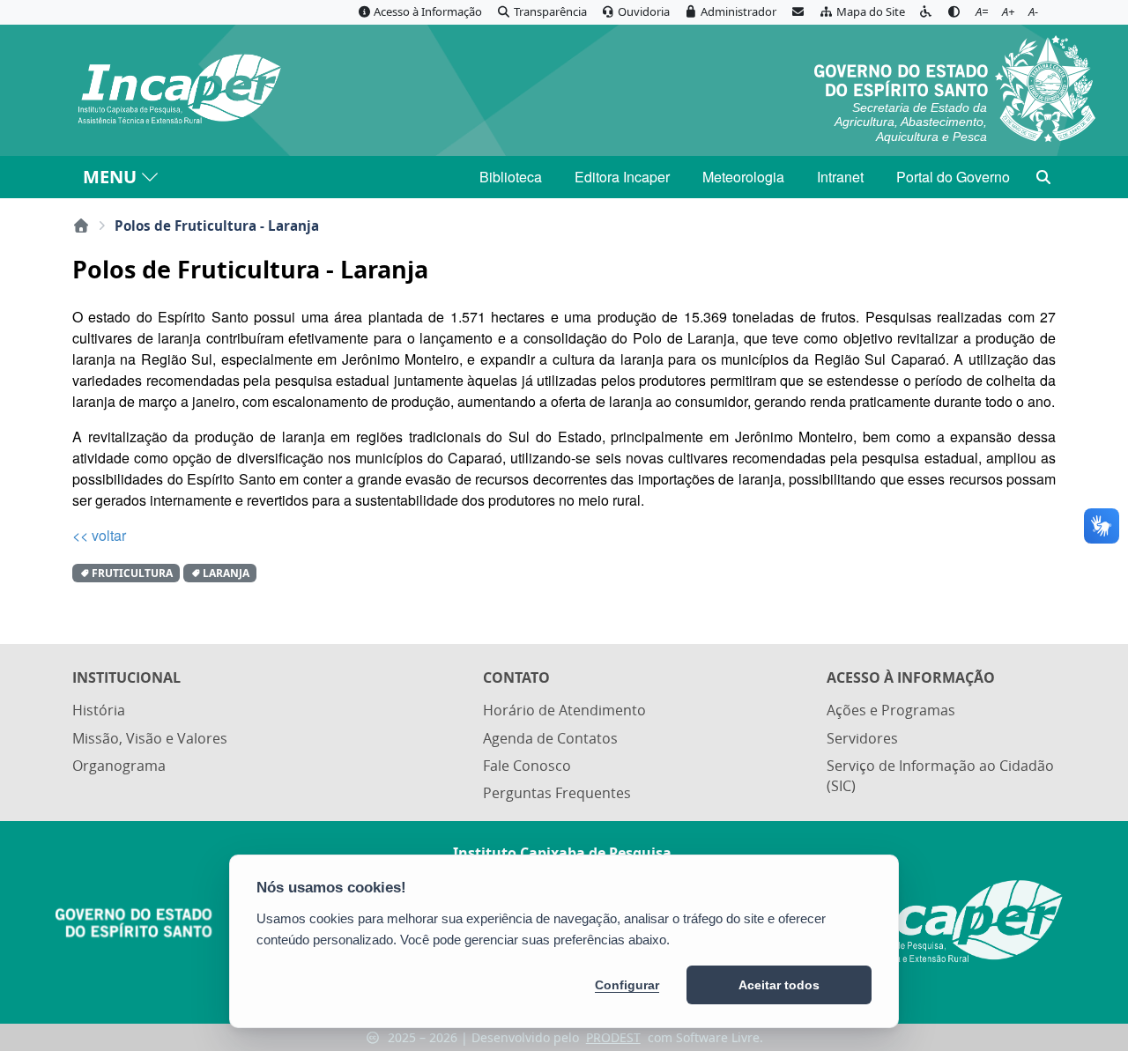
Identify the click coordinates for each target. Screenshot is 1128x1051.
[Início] (81, 225)
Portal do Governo (953, 177)
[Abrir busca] (1043, 177)
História (98, 710)
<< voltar (99, 535)
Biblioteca (510, 177)
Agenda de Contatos (550, 738)
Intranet (840, 177)
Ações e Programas (891, 710)
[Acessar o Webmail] (797, 12)
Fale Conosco (527, 765)
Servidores (862, 738)
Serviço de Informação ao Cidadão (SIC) (940, 776)
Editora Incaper (622, 177)
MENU (110, 177)
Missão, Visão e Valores (149, 738)
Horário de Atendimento (564, 710)
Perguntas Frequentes (557, 793)
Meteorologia (743, 177)
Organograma (119, 765)
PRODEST (613, 1037)
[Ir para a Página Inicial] (179, 90)
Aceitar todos (779, 985)
